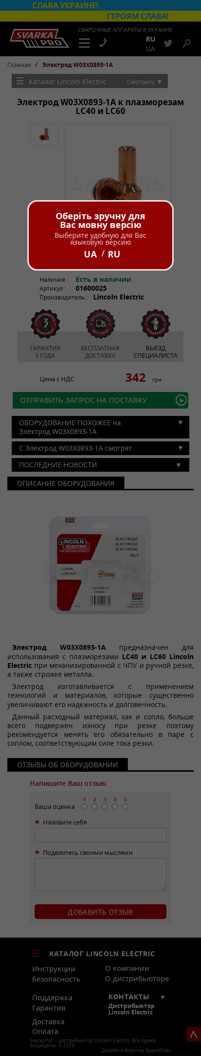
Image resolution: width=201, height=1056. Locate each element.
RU (114, 254)
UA (90, 254)
